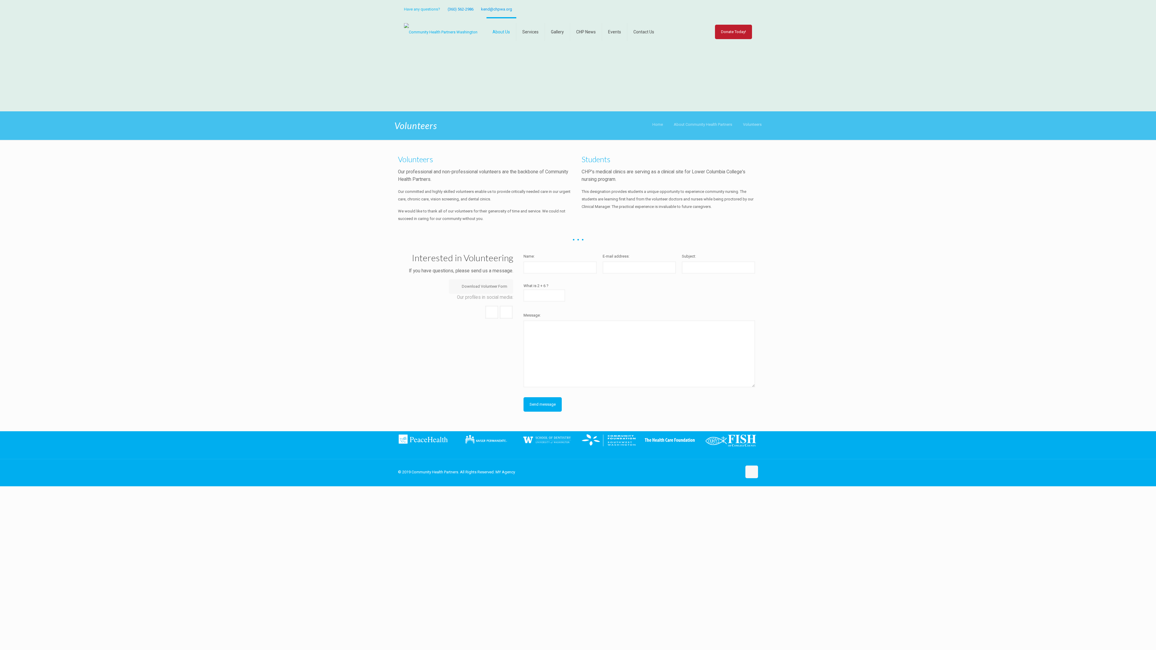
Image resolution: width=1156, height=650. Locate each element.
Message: (532, 315)
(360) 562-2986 (461, 9)
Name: (529, 256)
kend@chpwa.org (496, 9)
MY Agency (505, 472)
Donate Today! (733, 31)
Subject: (689, 256)
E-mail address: (616, 256)
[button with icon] (491, 312)
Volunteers (752, 124)
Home (657, 124)
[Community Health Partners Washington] (440, 31)
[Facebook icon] (741, 9)
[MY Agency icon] (748, 9)
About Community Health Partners (703, 124)
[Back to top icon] (751, 472)
